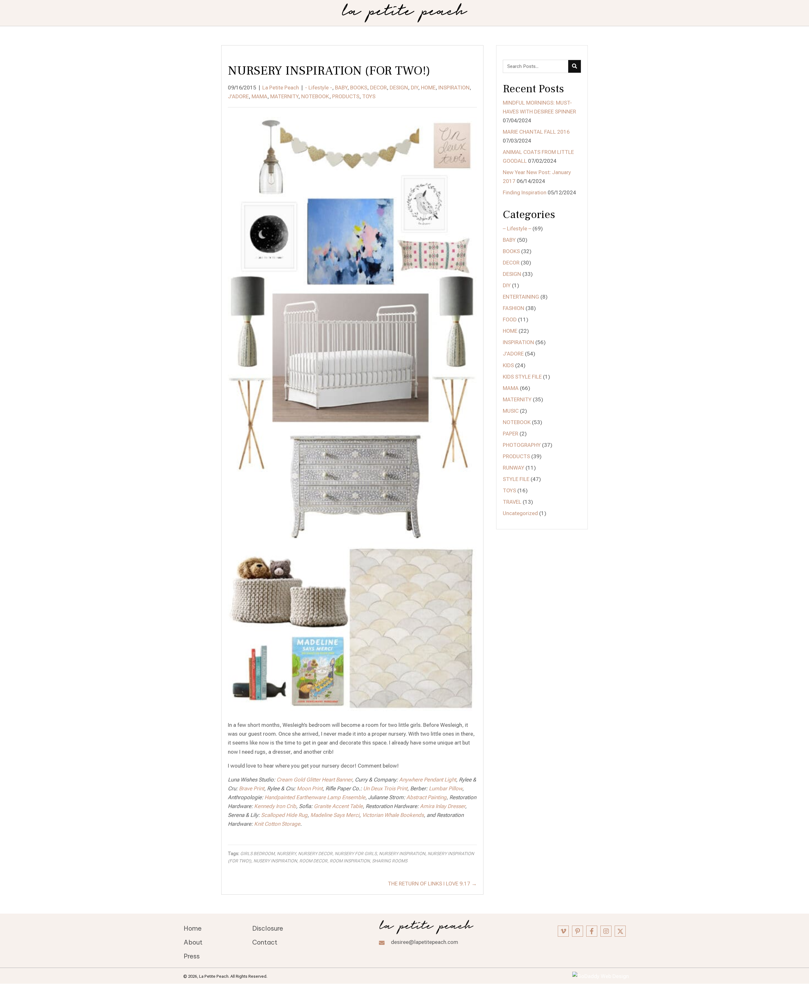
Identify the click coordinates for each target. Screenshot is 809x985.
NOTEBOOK (315, 96)
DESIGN (399, 87)
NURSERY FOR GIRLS (356, 853)
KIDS (508, 365)
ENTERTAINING (521, 297)
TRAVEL (512, 502)
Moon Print (310, 788)
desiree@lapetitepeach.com (424, 942)
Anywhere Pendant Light (427, 779)
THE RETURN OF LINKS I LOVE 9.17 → (432, 883)
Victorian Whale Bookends (393, 815)
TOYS (368, 96)
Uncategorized (520, 513)
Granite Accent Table (338, 806)
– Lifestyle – (517, 228)
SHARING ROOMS (389, 860)
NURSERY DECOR (315, 853)
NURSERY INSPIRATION (402, 853)
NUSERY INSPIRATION (275, 860)
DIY (414, 87)
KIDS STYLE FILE (522, 377)
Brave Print (251, 788)
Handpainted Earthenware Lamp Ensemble (315, 797)
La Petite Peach (280, 87)
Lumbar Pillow (445, 788)
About (193, 942)
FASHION (513, 308)
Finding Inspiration (524, 192)
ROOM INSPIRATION (350, 860)
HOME (428, 87)
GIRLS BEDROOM (257, 853)
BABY (341, 87)
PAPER (510, 433)
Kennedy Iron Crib (275, 806)
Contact (264, 942)
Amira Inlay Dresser (442, 806)
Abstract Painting (426, 797)
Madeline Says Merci (334, 815)
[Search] (574, 66)
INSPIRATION (454, 87)
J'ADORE (238, 96)
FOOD (510, 319)
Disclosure (267, 928)
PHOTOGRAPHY (522, 445)
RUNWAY (513, 468)
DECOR (378, 87)
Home (193, 928)
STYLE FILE (516, 479)
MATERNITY (284, 96)
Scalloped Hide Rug (284, 815)
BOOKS (358, 87)
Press (192, 956)
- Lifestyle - (318, 87)
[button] (563, 931)
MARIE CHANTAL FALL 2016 (536, 132)
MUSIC (511, 411)
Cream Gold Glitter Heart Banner (314, 779)
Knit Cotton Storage (277, 824)
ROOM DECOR (313, 860)
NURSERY (286, 853)
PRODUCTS (345, 96)
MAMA (259, 96)
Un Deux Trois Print (385, 788)
